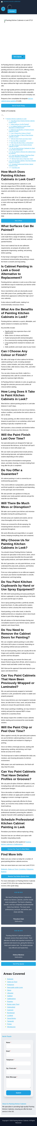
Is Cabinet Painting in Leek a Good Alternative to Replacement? (19, 127)
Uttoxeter (10, 993)
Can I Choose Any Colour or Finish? (21, 133)
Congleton (22, 869)
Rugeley (10, 1001)
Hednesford (11, 1007)
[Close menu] (10, 7)
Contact (12, 11)
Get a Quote (17, 56)
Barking (3, 871)
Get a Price (18, 220)
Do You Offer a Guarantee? (18, 140)
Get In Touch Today (18, 105)
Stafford (9, 996)
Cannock (10, 1010)
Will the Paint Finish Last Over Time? (21, 138)
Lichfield (10, 1015)
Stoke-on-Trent (13, 869)
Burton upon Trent (13, 1004)
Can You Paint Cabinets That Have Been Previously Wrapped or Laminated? (21, 156)
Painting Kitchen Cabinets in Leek (16, 118)
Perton (9, 1024)
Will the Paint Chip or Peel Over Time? (22, 158)
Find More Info (16, 167)
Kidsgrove (29, 869)
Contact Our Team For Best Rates (18, 849)
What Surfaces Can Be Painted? (20, 124)
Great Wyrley (11, 1018)
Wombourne (11, 1027)
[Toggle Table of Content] (2, 115)
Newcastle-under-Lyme (15, 987)
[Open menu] (3, 9)
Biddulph (4, 869)
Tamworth (10, 1021)
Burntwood (11, 1013)
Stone (9, 990)
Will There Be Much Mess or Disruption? (22, 142)
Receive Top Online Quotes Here (18, 876)
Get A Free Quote (18, 964)
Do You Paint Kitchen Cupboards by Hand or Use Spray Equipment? (22, 149)
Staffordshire (11, 999)
